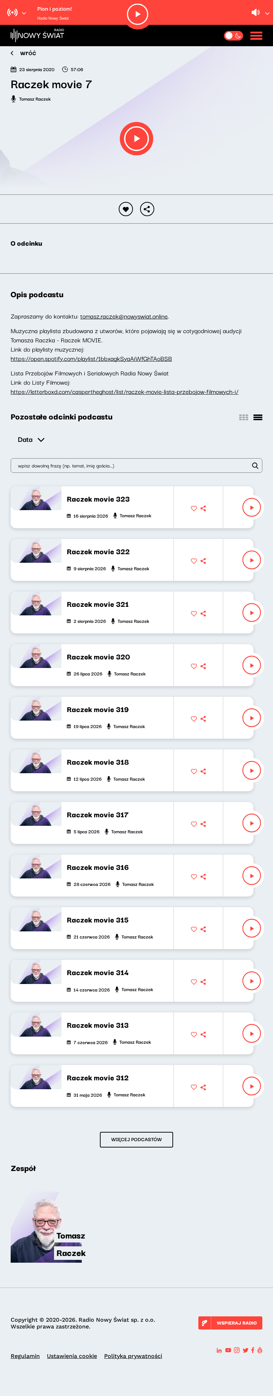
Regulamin (25, 1356)
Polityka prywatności (133, 1356)
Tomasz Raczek (35, 98)
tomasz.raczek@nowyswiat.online (124, 316)
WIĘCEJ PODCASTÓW (136, 1139)
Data (25, 438)
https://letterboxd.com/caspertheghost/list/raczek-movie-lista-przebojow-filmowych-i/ (125, 391)
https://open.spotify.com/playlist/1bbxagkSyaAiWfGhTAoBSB (91, 358)
